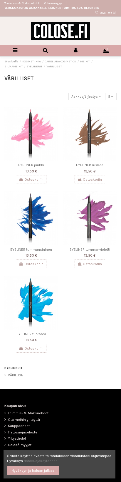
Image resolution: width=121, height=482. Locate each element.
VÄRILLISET (16, 375)
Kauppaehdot (19, 426)
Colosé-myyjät (54, 3)
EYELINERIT (13, 368)
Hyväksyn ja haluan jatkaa (32, 470)
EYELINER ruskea (89, 165)
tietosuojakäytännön (41, 461)
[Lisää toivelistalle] (54, 115)
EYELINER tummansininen (31, 249)
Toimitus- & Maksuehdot (22, 3)
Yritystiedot (17, 438)
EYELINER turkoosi (31, 334)
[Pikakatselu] (54, 125)
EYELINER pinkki (31, 165)
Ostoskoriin (33, 179)
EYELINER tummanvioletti (90, 249)
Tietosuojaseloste (22, 432)
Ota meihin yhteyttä (24, 420)
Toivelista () (108, 13)
